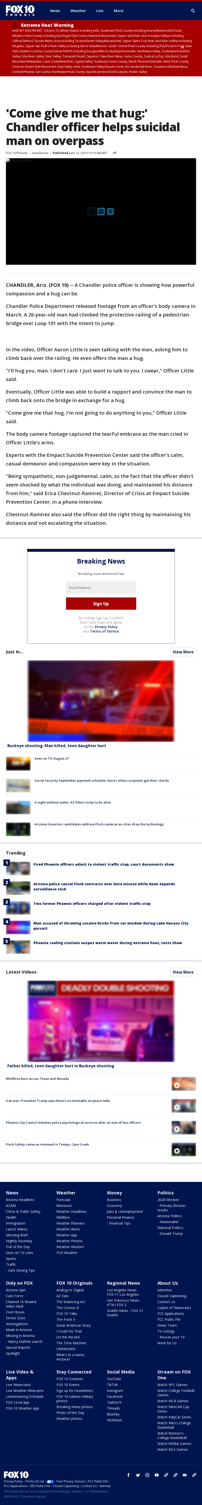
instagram (147, 1475)
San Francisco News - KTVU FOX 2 (124, 1302)
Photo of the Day (70, 1412)
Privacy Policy (106, 626)
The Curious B (67, 1307)
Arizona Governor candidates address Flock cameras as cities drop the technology (99, 824)
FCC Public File (169, 1319)
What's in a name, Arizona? (70, 1356)
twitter (138, 1475)
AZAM (11, 1205)
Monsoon (64, 1205)
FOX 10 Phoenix (17, 153)
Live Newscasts (18, 1384)
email (185, 1475)
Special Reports (18, 1347)
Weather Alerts (68, 1229)
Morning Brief (17, 1235)
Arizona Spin (16, 1290)
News (12, 1193)
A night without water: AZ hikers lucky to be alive (72, 802)
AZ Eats (62, 1296)
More (118, 10)
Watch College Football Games (175, 1392)
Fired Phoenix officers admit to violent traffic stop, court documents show (104, 864)
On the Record (68, 1337)
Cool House (15, 1312)
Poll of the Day (18, 1246)
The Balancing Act (70, 1301)
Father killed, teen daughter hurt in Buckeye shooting (60, 1066)
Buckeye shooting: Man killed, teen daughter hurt (56, 745)
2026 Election (168, 1199)
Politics (165, 1193)
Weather (66, 1193)
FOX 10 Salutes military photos (74, 1398)
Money (114, 1193)
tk (166, 1475)
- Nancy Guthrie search (24, 1341)
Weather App (66, 1235)
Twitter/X (114, 1402)
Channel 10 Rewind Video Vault (21, 1303)
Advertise (164, 1290)
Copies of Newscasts (174, 1307)
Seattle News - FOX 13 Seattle (125, 1312)
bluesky (175, 1475)
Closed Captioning (171, 1296)
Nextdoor (114, 1420)
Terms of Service (104, 631)
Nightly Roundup (19, 1241)
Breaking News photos (74, 1406)
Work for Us (167, 1343)
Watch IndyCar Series (174, 1417)
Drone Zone (15, 1318)
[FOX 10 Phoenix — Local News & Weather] (22, 10)
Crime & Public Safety (23, 1211)
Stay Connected (73, 1372)
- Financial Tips (119, 1223)
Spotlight (13, 1353)
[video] (101, 1021)
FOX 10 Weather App (22, 1408)
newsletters (194, 1475)
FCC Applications (170, 1313)
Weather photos (69, 1418)
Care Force (14, 1296)
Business (114, 1199)
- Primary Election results (171, 1207)
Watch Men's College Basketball (174, 1425)
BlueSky (113, 1414)
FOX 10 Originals (74, 1283)
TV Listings (166, 1331)
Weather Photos (69, 1241)
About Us (167, 1283)
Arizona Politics (169, 1216)
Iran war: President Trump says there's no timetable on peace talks (58, 1100)
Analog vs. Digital (70, 1290)
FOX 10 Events (68, 1384)
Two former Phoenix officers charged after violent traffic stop (92, 903)
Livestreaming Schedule (25, 1396)
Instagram (115, 1390)
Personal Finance (120, 1217)
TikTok (112, 1384)
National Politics (170, 1227)
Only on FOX (19, 1283)
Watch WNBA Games (174, 1443)
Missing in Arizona (20, 1335)
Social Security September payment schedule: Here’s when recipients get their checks (101, 780)
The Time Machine (71, 1343)
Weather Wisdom (70, 1246)
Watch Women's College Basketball (172, 1435)
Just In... (14, 652)
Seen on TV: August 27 (51, 758)
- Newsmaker (168, 1221)
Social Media (121, 1372)
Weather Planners (70, 1223)
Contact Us (166, 1301)
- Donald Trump (170, 1233)
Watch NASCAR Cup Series (173, 1408)
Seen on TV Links (19, 1252)
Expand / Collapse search (193, 11)
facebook (129, 1475)
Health (11, 1217)
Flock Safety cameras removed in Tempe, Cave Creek (47, 1144)
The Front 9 (65, 1319)
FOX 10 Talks (66, 1313)
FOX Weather (67, 1252)
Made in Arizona (19, 1329)
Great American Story (73, 1325)
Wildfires (63, 1217)
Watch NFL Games (172, 1384)
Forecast (63, 1199)
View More (183, 652)
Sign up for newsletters (74, 1390)
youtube (157, 1475)
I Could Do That (69, 1331)
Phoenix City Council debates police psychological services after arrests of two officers (73, 1122)
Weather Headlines (71, 1211)
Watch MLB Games (172, 1401)
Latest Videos (21, 972)
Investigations (17, 1323)
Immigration (15, 1223)
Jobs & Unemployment (125, 1211)
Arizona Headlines (20, 1199)
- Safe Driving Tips (20, 1270)
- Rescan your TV (171, 1337)
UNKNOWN (65, 1349)
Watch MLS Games (172, 1449)
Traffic (11, 1264)
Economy (114, 1205)
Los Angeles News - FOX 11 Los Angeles (123, 1292)
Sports (11, 1258)
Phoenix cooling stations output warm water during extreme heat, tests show (108, 942)
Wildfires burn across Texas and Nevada (37, 1078)
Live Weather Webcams (25, 1390)
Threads (113, 1408)
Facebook (115, 1396)
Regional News (123, 1283)
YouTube (114, 1378)
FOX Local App (17, 1402)
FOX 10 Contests (69, 1378)
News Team (167, 1325)
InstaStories (40, 153)
